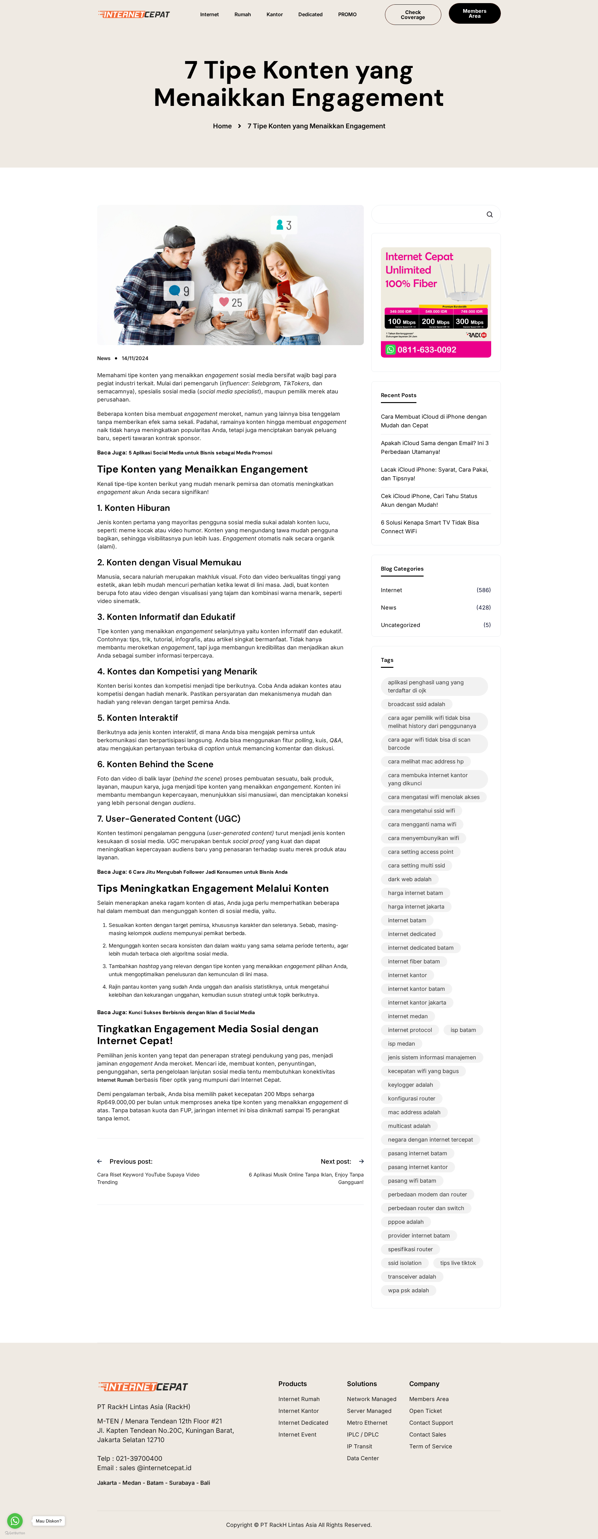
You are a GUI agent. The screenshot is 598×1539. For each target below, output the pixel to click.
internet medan (408, 1016)
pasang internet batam (417, 1153)
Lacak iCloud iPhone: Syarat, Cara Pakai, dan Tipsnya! (434, 474)
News (388, 607)
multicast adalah (409, 1126)
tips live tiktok (458, 1263)
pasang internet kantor (418, 1167)
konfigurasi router (411, 1098)
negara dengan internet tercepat (430, 1139)
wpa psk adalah (408, 1290)
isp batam (463, 1030)
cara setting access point (420, 851)
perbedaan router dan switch (426, 1208)
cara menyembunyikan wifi (423, 838)
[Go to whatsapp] (15, 1521)
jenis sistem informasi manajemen (432, 1057)
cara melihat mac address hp (426, 761)
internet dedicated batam (421, 947)
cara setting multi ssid (416, 865)
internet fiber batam (414, 961)
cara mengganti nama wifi (422, 824)
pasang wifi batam (412, 1180)
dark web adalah (410, 879)
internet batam (407, 920)
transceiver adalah (412, 1276)
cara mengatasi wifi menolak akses (434, 797)
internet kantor (407, 975)
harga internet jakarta (416, 906)
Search (491, 214)
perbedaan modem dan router (427, 1194)
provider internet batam (419, 1235)
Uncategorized (400, 625)
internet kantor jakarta (417, 1002)
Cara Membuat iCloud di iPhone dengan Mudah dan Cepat (434, 421)
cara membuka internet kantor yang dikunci (428, 779)
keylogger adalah (410, 1084)
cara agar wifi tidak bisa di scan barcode (429, 743)
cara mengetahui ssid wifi (421, 810)
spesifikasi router (410, 1249)
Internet (391, 590)
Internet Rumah (115, 1080)
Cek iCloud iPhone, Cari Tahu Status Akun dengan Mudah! (429, 500)
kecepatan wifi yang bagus (423, 1071)
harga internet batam (415, 893)
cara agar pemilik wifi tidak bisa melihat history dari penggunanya (432, 722)
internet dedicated (412, 934)
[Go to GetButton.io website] (15, 1533)
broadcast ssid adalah (416, 704)
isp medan (401, 1043)
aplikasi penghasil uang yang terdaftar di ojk (426, 686)
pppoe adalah (406, 1221)
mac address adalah (414, 1112)
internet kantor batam (416, 989)
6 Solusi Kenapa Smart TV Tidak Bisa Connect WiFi (430, 526)
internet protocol (410, 1030)
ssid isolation (405, 1263)
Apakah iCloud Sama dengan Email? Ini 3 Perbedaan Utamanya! (435, 447)
